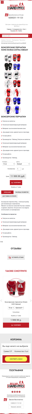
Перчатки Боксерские (7, 41)
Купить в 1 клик (16, 187)
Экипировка (15, 40)
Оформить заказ (16, 359)
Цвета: (18, 161)
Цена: (7, 176)
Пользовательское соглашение (16, 396)
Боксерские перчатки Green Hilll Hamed (16, 303)
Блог (24, 29)
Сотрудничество (17, 29)
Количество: (11, 169)
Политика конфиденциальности (16, 395)
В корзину (17, 182)
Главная (9, 29)
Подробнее (16, 312)
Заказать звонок (16, 407)
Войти (20, 31)
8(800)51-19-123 (16, 18)
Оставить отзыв (17, 257)
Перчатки (22, 40)
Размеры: (4, 161)
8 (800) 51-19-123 (16, 403)
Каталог (9, 40)
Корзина (14, 31)
